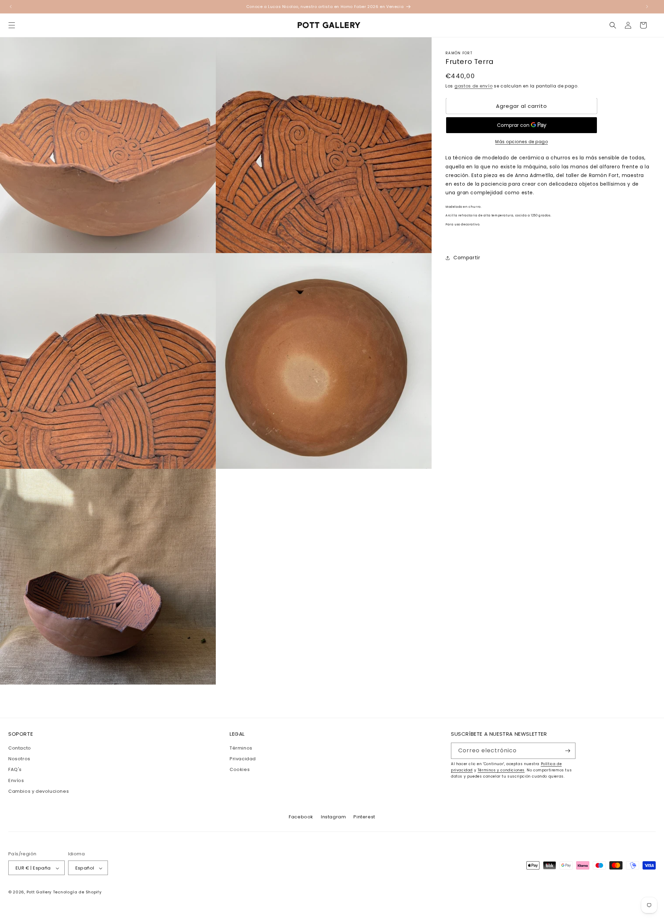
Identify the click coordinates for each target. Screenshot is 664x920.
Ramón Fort (458, 53)
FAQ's (15, 769)
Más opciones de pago (521, 142)
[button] (11, 25)
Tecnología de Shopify (77, 892)
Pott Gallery (39, 892)
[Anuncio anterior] (10, 6)
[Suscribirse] (567, 751)
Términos (241, 748)
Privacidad (243, 758)
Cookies (240, 769)
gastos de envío (473, 86)
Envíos (16, 780)
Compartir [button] (466, 257)
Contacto (19, 748)
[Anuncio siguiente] (647, 6)
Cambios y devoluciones (38, 791)
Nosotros (19, 758)
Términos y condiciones (501, 770)
